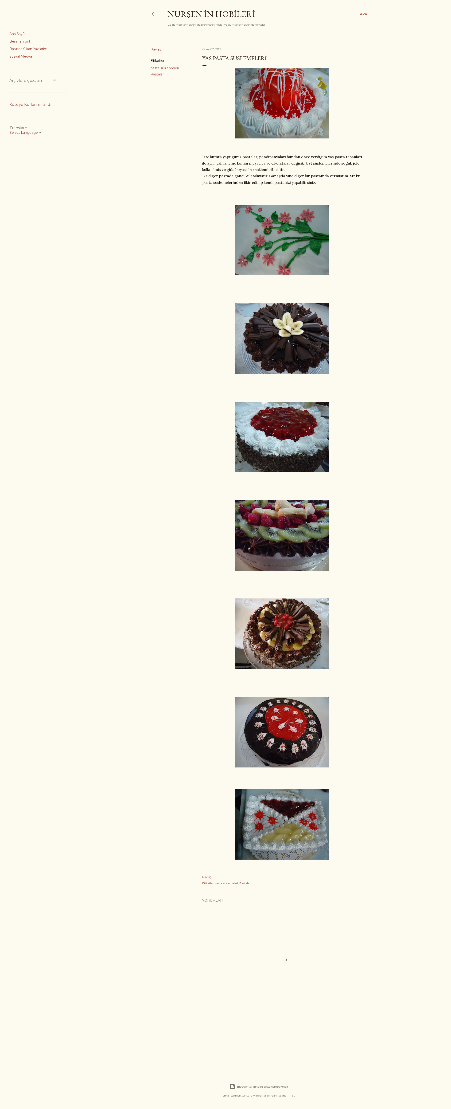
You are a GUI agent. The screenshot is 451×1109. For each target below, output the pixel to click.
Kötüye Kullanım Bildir (31, 104)
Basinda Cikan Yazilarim (28, 49)
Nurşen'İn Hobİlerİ (211, 14)
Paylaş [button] (156, 49)
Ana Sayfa (17, 34)
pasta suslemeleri (165, 68)
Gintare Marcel (252, 1095)
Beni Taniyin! (19, 41)
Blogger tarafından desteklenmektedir (262, 1086)
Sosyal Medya (20, 56)
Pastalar (157, 74)
